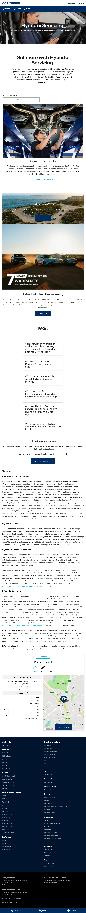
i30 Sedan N (6, 846)
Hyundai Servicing (50, 832)
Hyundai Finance (50, 813)
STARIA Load (49, 774)
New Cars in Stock (50, 797)
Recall (46, 826)
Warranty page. (41, 519)
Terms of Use (49, 863)
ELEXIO (5, 759)
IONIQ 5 (5, 762)
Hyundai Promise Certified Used (55, 806)
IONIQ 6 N (48, 782)
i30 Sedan (48, 748)
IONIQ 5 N (6, 768)
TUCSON (5, 802)
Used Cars (48, 803)
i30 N (4, 843)
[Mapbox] (49, 729)
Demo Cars (48, 800)
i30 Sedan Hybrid (8, 776)
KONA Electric (7, 756)
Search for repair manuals (43, 461)
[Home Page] (11, 3)
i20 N (4, 840)
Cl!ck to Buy (6, 745)
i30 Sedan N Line (50, 754)
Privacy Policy (49, 866)
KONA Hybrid (7, 779)
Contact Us (48, 849)
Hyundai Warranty (51, 836)
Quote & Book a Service (43, 179)
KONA (4, 799)
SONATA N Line (49, 757)
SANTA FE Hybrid (8, 785)
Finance (47, 810)
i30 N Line (47, 745)
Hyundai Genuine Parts (52, 839)
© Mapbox (79, 730)
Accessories (48, 842)
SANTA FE (5, 805)
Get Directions (64, 727)
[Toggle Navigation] (82, 8)
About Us (47, 852)
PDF (67, 545)
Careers (47, 855)
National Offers (49, 790)
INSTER (5, 753)
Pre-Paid (47, 829)
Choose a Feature (10, 96)
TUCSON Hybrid (8, 782)
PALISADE (5, 788)
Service (46, 820)
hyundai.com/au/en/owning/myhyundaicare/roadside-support (26, 586)
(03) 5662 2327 (25, 684)
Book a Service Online (52, 823)
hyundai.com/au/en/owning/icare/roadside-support (22, 625)
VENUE (4, 796)
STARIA (4, 829)
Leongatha (43, 656)
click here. (67, 641)
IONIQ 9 (5, 765)
